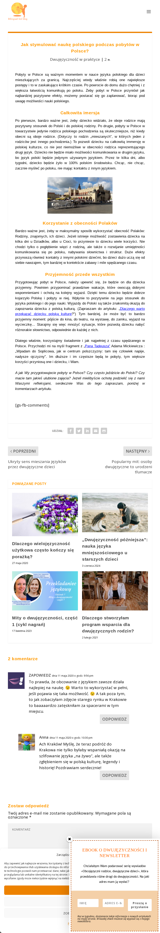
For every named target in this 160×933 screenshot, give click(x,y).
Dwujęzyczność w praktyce (75, 59)
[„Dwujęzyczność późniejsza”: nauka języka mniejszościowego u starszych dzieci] (115, 512)
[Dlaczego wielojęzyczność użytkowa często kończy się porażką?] (45, 514)
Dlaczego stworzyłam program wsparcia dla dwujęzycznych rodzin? (108, 624)
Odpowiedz (114, 719)
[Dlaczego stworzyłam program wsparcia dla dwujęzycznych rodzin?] (115, 590)
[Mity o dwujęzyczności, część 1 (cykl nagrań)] (45, 590)
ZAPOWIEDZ (40, 675)
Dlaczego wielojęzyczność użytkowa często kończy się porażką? (43, 550)
